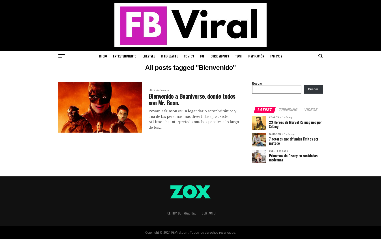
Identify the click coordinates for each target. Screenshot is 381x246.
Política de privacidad (181, 213)
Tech (238, 56)
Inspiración (256, 56)
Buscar (257, 83)
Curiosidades (220, 56)
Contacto (208, 213)
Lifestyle (149, 56)
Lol (202, 56)
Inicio (103, 56)
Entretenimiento (124, 56)
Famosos (276, 56)
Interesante (169, 56)
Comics (189, 56)
